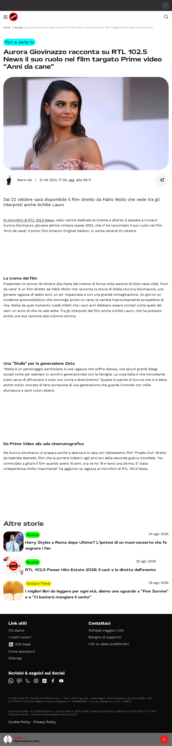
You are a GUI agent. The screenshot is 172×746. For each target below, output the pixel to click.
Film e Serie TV (19, 42)
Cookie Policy (19, 722)
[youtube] (61, 680)
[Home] (13, 17)
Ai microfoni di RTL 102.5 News (28, 220)
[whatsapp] (10, 680)
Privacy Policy (45, 722)
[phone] (27, 680)
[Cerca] (166, 16)
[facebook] (52, 680)
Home (6, 27)
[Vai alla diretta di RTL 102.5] (164, 739)
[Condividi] (162, 180)
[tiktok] (44, 680)
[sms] (19, 680)
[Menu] (5, 17)
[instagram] (36, 680)
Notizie (18, 27)
